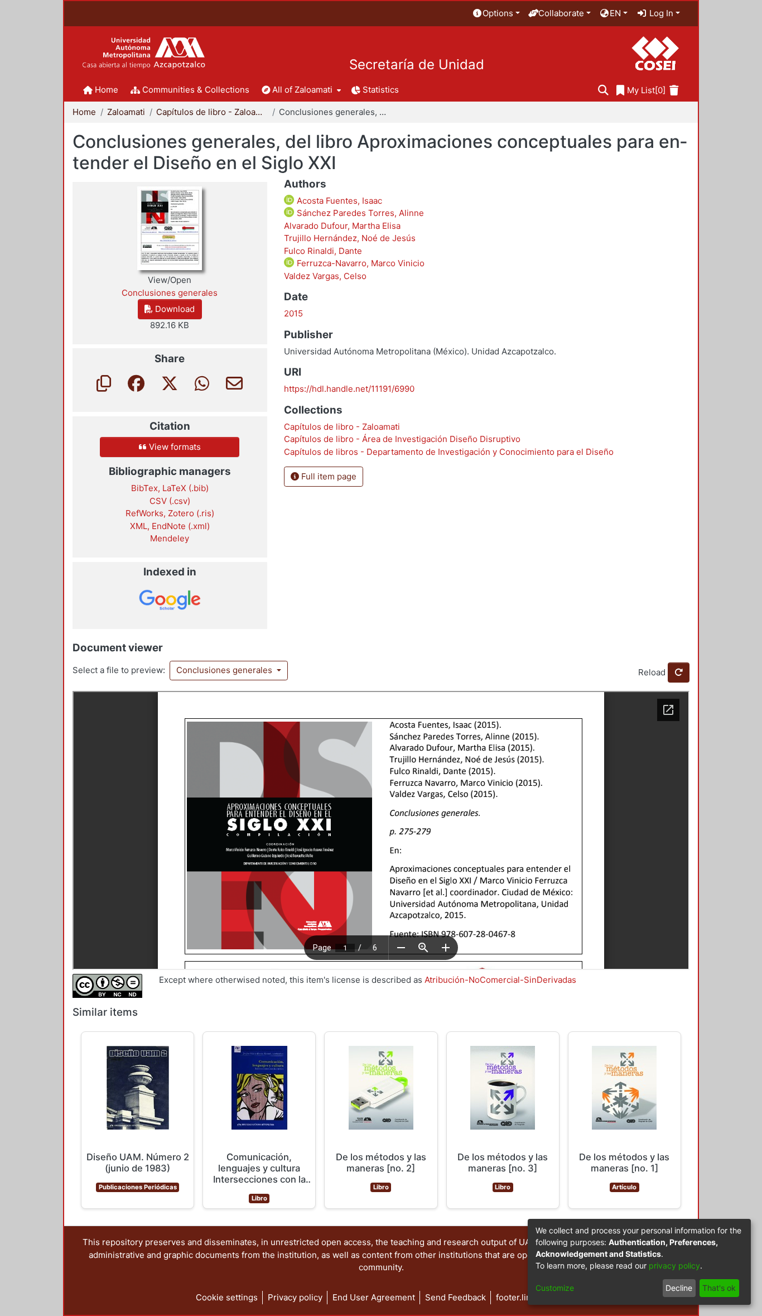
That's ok (719, 1288)
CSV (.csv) (169, 501)
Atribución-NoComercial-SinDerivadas (500, 979)
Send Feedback (455, 1297)
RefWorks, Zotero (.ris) (170, 513)
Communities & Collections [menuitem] (195, 89)
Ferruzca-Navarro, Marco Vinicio (360, 263)
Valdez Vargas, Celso (325, 276)
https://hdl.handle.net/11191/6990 (349, 388)
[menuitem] (496, 13)
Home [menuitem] (106, 89)
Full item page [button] (327, 476)
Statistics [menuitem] (381, 89)
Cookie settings (227, 1297)
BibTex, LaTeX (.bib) (170, 488)
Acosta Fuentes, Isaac (338, 200)
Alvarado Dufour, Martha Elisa (342, 225)
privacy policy (674, 1265)
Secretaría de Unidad (416, 64)
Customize (555, 1288)
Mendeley (169, 538)
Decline (678, 1288)
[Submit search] (603, 90)
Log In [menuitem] (660, 13)
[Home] (143, 53)
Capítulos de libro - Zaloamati (212, 112)
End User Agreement (373, 1297)
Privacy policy (295, 1297)
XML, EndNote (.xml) (170, 526)
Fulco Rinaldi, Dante (323, 251)
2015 (293, 313)
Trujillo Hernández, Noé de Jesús (350, 238)
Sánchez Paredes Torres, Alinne (359, 213)
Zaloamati (126, 112)
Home (84, 112)
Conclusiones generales (225, 670)
